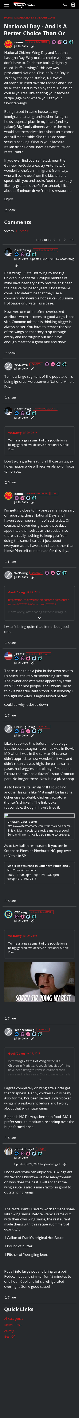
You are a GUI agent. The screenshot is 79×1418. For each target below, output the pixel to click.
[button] (8, 44)
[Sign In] (73, 4)
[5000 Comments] (65, 42)
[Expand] (39, 618)
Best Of (9, 1336)
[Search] (65, 4)
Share (10, 210)
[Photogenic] (16, 255)
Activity (9, 1331)
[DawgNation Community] (23, 4)
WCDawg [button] (21, 365)
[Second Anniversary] (59, 42)
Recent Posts (13, 1325)
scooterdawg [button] (24, 1030)
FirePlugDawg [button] (24, 727)
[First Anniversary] (53, 365)
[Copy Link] (32, 46)
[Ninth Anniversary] (28, 1154)
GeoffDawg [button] (22, 250)
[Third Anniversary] (28, 659)
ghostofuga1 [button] (24, 1149)
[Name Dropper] (53, 42)
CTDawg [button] (20, 912)
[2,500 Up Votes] (34, 255)
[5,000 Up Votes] (40, 659)
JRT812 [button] (19, 654)
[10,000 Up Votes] (71, 42)
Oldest (21, 231)
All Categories (13, 1319)
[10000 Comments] (58, 365)
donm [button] (18, 42)
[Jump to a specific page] (71, 240)
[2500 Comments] (34, 659)
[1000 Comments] (28, 255)
